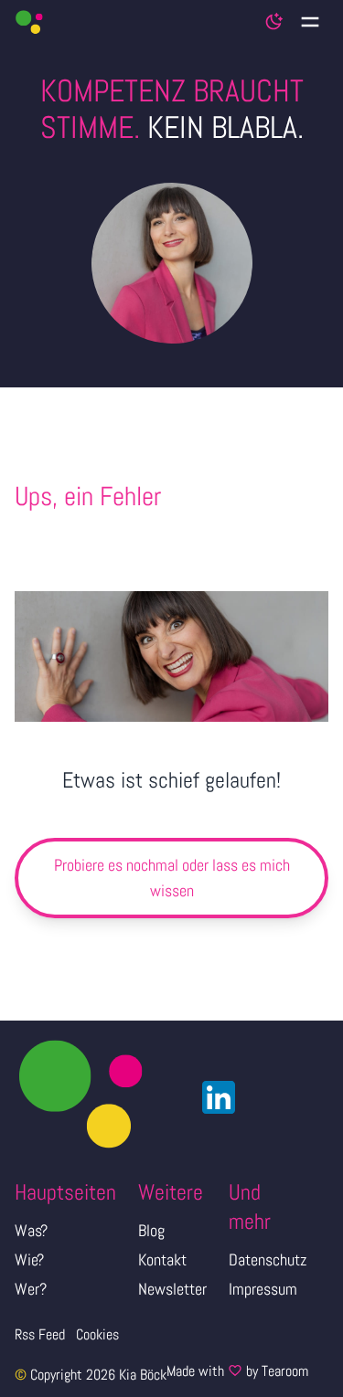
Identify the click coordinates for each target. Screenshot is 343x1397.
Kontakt (162, 1259)
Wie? (29, 1259)
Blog (151, 1230)
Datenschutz (267, 1259)
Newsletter (172, 1288)
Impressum (263, 1288)
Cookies (97, 1334)
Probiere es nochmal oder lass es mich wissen (172, 877)
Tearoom (285, 1371)
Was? (31, 1230)
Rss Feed (40, 1334)
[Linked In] (213, 1097)
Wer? (31, 1288)
